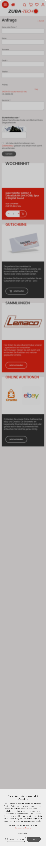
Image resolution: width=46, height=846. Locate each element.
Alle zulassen (33, 839)
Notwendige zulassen (15, 839)
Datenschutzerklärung (23, 828)
